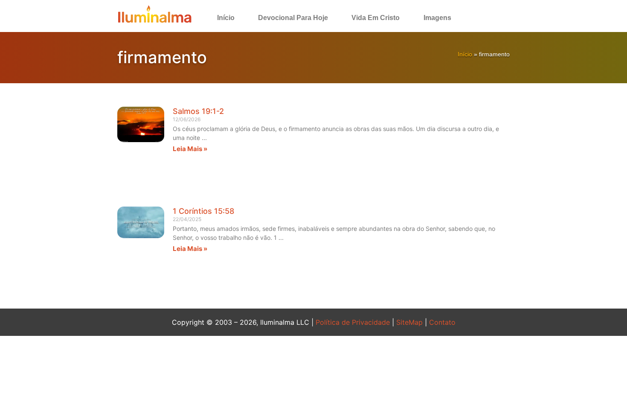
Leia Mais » (190, 149)
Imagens (437, 17)
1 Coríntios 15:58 (203, 211)
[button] (486, 17)
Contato (442, 322)
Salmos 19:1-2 (198, 111)
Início (226, 17)
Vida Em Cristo (375, 17)
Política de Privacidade (353, 322)
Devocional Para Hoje (293, 17)
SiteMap (409, 322)
